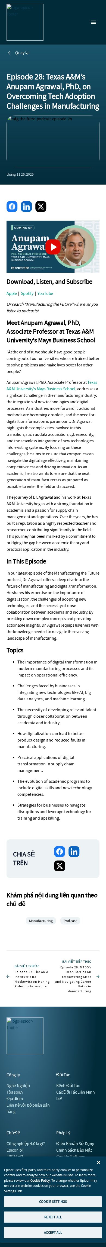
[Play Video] (53, 246)
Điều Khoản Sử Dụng (75, 1143)
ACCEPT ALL (53, 1232)
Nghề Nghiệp (18, 1085)
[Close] (99, 1162)
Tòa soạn (15, 1092)
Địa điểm (15, 1098)
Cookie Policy (40, 1180)
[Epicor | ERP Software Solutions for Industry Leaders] (25, 22)
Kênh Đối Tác (68, 1085)
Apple (12, 293)
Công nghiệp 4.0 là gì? (26, 1143)
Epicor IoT (15, 1150)
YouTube (45, 293)
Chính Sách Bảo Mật (74, 1150)
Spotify (27, 293)
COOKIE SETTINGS (53, 1201)
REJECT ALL (53, 1217)
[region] (53, 1199)
